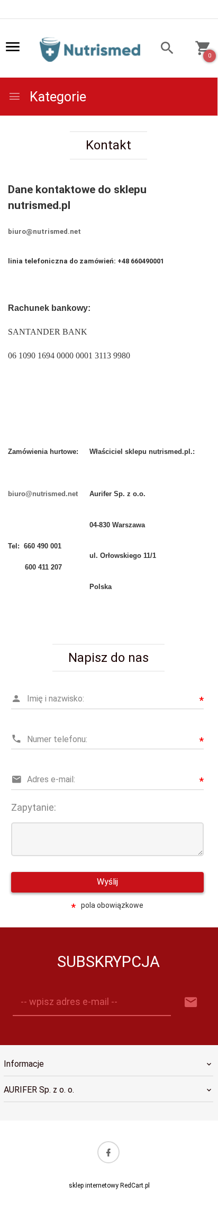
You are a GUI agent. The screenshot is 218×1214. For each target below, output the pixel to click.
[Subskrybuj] (191, 1002)
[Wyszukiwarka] (162, 49)
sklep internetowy (94, 1185)
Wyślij (107, 882)
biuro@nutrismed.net (44, 231)
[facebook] (108, 1152)
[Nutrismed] (90, 49)
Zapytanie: (33, 807)
